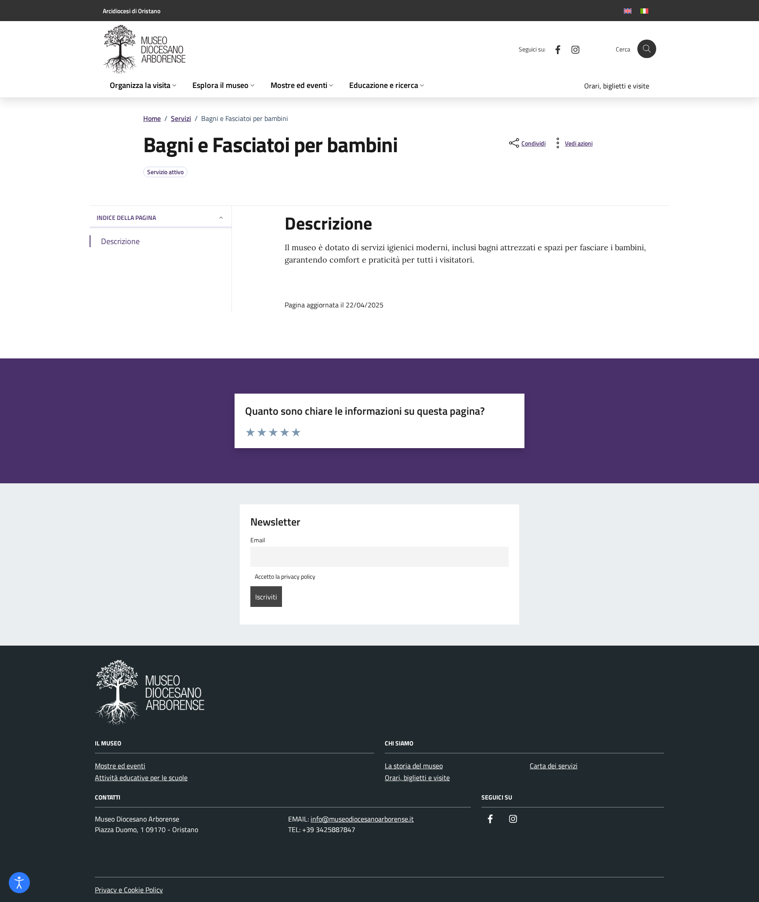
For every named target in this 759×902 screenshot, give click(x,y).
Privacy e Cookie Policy (129, 889)
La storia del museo (414, 765)
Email (257, 540)
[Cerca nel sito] (646, 49)
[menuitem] (627, 10)
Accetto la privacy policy (284, 576)
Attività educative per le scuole (141, 777)
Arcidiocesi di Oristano (131, 10)
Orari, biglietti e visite (417, 777)
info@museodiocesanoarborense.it (362, 819)
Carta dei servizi (554, 765)
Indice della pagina (126, 217)
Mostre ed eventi (120, 765)
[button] (144, 86)
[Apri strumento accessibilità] (19, 882)
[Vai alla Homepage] (166, 49)
